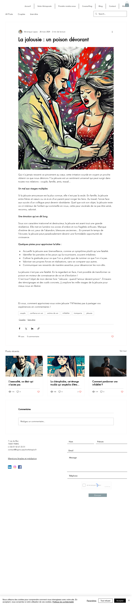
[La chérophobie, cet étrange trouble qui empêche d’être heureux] (66, 366)
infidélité (66, 313)
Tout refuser (105, 600)
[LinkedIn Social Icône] (9, 467)
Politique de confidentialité (63, 601)
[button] (127, 4)
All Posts (9, 14)
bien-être (34, 14)
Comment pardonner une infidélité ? (104, 383)
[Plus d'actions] (112, 31)
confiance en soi (36, 313)
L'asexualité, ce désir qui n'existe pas (21, 383)
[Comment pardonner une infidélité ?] (107, 366)
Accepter (120, 600)
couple (23, 313)
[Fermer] (128, 600)
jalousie (89, 313)
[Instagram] (14, 467)
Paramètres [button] (91, 600)
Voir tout (123, 351)
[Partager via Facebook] (19, 328)
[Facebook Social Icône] (20, 467)
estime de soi (52, 313)
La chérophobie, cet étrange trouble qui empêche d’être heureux (65, 383)
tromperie (78, 313)
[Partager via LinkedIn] (32, 328)
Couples (21, 14)
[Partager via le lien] (38, 328)
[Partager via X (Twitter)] (26, 328)
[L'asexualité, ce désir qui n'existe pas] (24, 366)
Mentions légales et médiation (22, 458)
